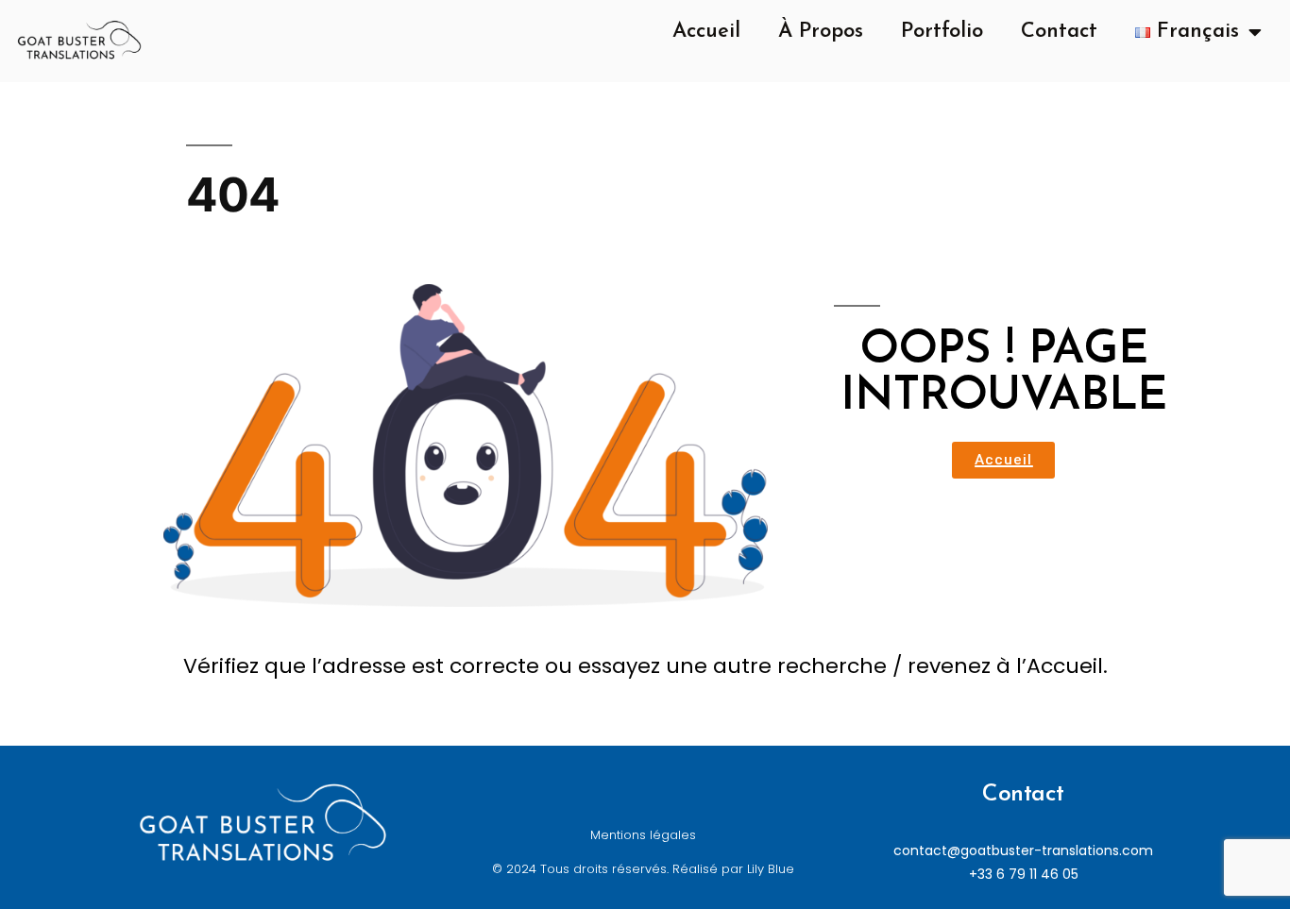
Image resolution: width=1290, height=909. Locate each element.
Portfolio (942, 31)
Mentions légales (643, 835)
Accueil (706, 31)
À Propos (820, 31)
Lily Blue (770, 869)
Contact (1059, 31)
